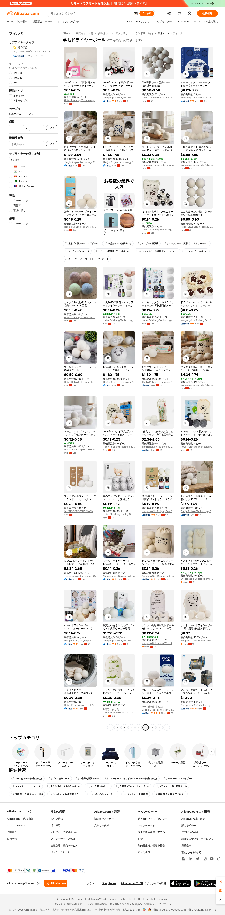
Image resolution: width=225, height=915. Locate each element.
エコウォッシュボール (78, 251)
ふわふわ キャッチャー (106, 794)
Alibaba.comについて (19, 811)
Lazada (112, 899)
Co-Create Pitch (16, 825)
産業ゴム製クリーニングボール (83, 243)
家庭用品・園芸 (84, 33)
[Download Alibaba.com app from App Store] (180, 883)
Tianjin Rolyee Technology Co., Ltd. (80, 162)
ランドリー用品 (144, 33)
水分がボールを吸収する (119, 243)
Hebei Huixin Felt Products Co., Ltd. (80, 382)
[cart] (179, 14)
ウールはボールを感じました (28, 778)
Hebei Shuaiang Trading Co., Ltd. (119, 514)
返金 (140, 838)
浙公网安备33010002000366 (169, 909)
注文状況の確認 (190, 832)
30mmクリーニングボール (27, 786)
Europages (163, 899)
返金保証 (55, 825)
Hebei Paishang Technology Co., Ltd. (80, 100)
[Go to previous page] (110, 727)
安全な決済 (57, 818)
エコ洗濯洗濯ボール (99, 786)
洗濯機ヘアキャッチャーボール (134, 786)
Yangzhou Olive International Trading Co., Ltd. (197, 640)
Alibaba (66, 33)
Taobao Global (127, 899)
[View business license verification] (144, 909)
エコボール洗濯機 (150, 243)
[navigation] (33, 381)
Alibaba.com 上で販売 (193, 818)
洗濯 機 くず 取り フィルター (171, 794)
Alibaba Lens (14, 883)
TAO (140, 899)
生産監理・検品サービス (64, 845)
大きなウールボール (197, 251)
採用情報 (12, 838)
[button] (136, 13)
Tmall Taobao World (95, 899)
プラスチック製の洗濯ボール (173, 786)
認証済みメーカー (104, 818)
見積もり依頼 (101, 825)
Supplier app (109, 883)
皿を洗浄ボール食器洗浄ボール (65, 786)
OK (52, 128)
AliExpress (62, 899)
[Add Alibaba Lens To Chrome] (56, 883)
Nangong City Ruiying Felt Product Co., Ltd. (119, 97)
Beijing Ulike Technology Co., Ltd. (158, 709)
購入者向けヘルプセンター (152, 818)
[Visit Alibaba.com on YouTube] (212, 859)
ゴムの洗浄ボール (61, 778)
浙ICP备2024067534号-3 (202, 909)
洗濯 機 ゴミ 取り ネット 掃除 (29, 794)
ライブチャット (146, 825)
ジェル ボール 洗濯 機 (137, 794)
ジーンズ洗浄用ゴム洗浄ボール (114, 251)
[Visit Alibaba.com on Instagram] (204, 859)
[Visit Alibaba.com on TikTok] (219, 859)
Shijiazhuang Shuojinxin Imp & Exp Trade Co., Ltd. (197, 578)
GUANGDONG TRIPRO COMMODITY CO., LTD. (80, 511)
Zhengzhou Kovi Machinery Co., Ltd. (197, 705)
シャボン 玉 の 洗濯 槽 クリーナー (69, 794)
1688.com (76, 899)
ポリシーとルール (60, 852)
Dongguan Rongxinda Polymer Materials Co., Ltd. (158, 165)
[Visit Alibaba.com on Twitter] (197, 859)
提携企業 (186, 845)
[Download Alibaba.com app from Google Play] (206, 883)
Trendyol (150, 899)
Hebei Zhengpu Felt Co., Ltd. (118, 712)
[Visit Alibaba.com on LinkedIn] (190, 859)
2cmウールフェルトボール (180, 778)
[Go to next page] (166, 727)
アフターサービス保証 (63, 838)
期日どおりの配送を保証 (64, 832)
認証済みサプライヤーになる (197, 838)
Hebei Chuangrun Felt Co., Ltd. (158, 97)
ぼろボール (203, 243)
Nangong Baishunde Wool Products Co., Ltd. (158, 643)
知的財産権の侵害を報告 (151, 845)
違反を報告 (144, 852)
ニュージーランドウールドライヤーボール (88, 259)
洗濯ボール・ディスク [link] (170, 33)
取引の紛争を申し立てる (151, 832)
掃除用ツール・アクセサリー (114, 33)
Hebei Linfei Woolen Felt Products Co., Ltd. (80, 705)
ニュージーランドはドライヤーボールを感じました (133, 778)
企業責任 (12, 832)
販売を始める (188, 825)
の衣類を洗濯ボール (89, 778)
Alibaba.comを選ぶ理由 (20, 818)
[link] (220, 881)
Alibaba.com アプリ (132, 883)
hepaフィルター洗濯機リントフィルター (158, 251)
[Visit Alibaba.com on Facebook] (183, 859)
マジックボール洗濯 (178, 243)
